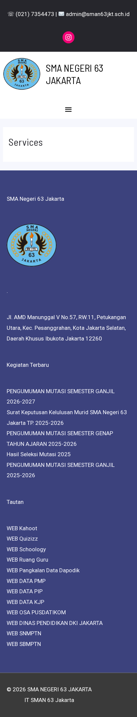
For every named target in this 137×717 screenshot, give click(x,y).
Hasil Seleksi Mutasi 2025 (39, 454)
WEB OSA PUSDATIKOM (36, 612)
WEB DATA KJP (25, 602)
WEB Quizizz (22, 538)
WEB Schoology (26, 549)
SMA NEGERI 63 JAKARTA (74, 74)
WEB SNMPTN (24, 633)
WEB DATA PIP (25, 591)
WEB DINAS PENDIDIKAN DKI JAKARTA (55, 623)
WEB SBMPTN (24, 644)
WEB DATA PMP (26, 581)
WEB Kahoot (22, 528)
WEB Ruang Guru (27, 559)
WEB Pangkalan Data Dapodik (43, 570)
